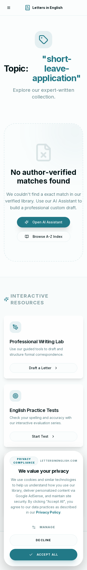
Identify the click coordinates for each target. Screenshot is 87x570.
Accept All (47, 554)
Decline (43, 540)
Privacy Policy (48, 512)
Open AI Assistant (47, 222)
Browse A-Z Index (47, 236)
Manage (47, 527)
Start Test (40, 436)
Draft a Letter (40, 368)
